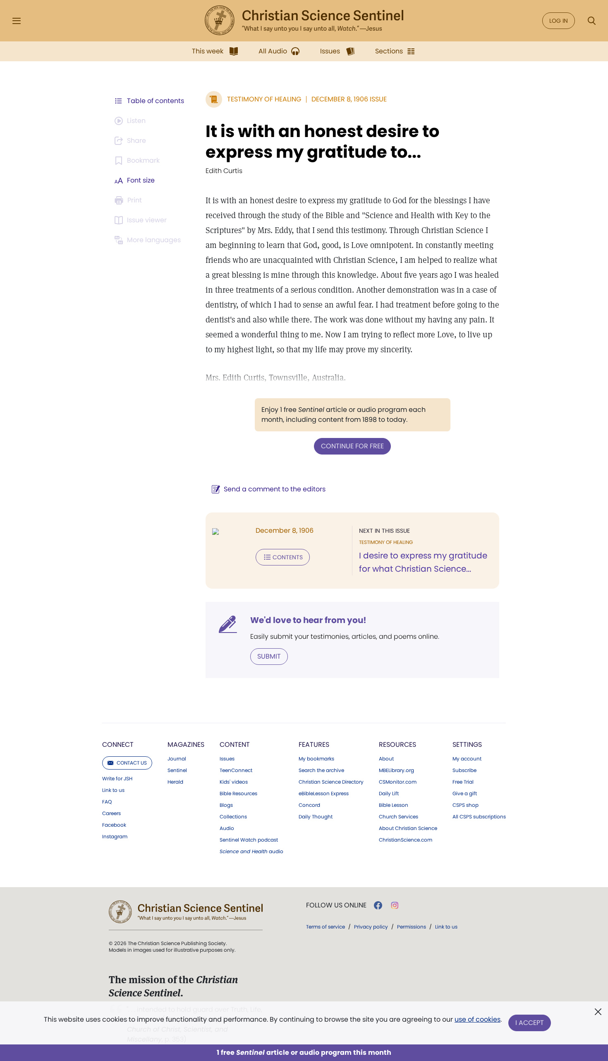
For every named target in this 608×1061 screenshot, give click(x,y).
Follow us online (336, 905)
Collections (233, 816)
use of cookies (477, 1019)
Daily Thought (316, 816)
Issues (227, 758)
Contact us (132, 762)
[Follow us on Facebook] (378, 905)
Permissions (411, 926)
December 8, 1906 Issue (349, 99)
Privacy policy (371, 926)
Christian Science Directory (331, 782)
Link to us (113, 790)
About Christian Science (408, 828)
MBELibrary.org (396, 770)
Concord (309, 805)
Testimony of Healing (264, 99)
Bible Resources (238, 793)
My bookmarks (316, 758)
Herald (175, 782)
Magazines (186, 744)
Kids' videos (234, 782)
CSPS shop (465, 805)
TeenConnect (236, 770)
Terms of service (325, 926)
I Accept (529, 1022)
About (386, 758)
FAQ (107, 801)
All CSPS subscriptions (479, 816)
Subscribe (464, 770)
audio (251, 851)
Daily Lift (389, 793)
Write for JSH (117, 778)
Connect (118, 744)
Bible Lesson (393, 805)
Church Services (398, 816)
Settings (467, 744)
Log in (558, 21)
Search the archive (321, 770)
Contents (288, 557)
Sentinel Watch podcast (249, 839)
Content (235, 744)
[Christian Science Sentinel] (304, 20)
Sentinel (177, 770)
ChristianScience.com (405, 839)
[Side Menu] (16, 21)
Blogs (226, 805)
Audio (227, 828)
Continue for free (352, 446)
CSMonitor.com (398, 782)
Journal (177, 758)
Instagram (114, 836)
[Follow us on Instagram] (395, 905)
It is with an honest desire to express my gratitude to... (322, 141)
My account (466, 758)
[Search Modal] (591, 21)
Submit (269, 656)
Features (314, 744)
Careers (111, 813)
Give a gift (464, 793)
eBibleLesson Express (324, 793)
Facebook (114, 825)
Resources (397, 744)
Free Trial (463, 782)
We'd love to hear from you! (308, 620)
